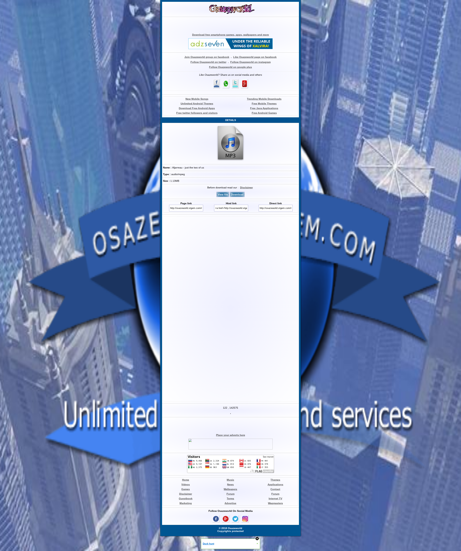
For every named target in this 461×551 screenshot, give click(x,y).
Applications (275, 484)
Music (230, 479)
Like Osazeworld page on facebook (255, 57)
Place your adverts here (230, 435)
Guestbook (186, 498)
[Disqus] (230, 262)
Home (185, 479)
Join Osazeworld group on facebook (206, 57)
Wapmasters (275, 503)
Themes (275, 479)
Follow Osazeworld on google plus (230, 67)
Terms (230, 498)
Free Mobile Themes (264, 103)
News (230, 484)
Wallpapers (230, 489)
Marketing (186, 503)
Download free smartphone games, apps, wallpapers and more (230, 34)
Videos (185, 484)
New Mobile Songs (196, 98)
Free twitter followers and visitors (197, 112)
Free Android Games (264, 112)
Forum (230, 493)
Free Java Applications (264, 108)
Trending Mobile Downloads (264, 98)
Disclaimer (246, 187)
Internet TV (275, 498)
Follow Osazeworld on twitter (208, 62)
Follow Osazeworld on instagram (250, 62)
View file (223, 194)
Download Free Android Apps (197, 108)
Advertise (230, 503)
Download (237, 194)
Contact (275, 489)
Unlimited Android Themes (197, 103)
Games (185, 489)
